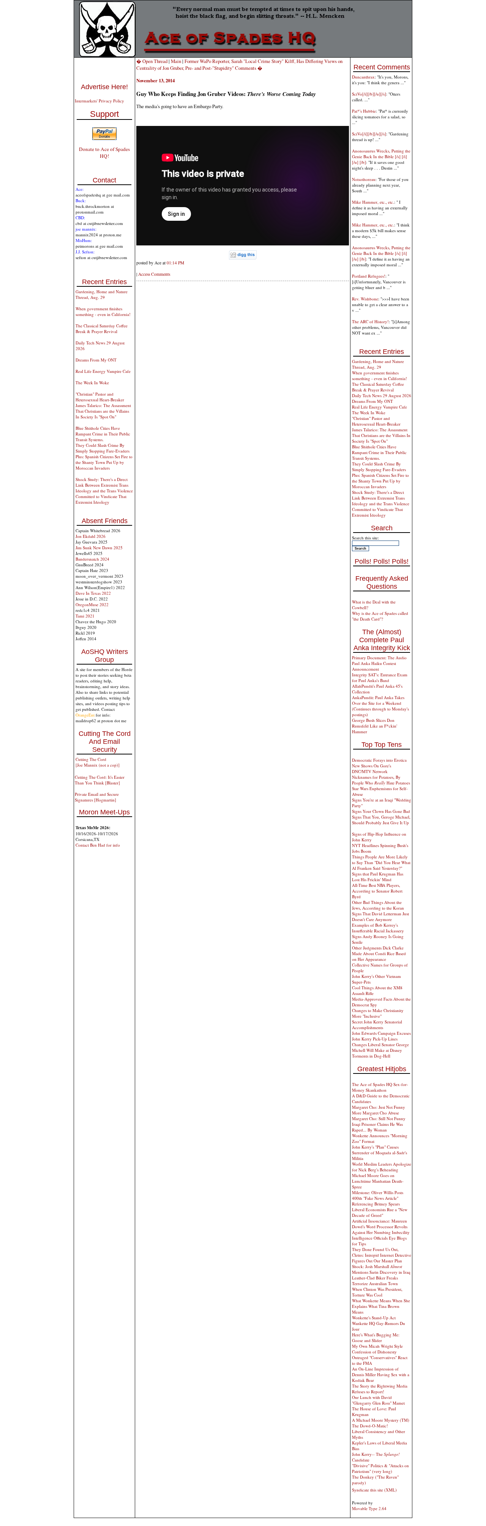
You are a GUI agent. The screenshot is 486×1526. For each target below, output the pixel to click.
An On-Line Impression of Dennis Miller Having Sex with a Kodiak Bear (380, 1374)
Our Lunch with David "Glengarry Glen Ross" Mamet (378, 1400)
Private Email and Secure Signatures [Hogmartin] (97, 797)
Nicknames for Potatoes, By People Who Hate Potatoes (381, 780)
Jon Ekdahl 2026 (91, 536)
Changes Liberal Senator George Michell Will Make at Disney (380, 1047)
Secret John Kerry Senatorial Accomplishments (377, 1024)
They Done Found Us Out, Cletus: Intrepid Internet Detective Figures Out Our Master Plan (381, 1255)
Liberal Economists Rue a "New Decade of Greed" (379, 1212)
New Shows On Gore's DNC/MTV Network (371, 768)
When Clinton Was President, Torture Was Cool (377, 1292)
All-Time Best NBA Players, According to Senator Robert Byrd (377, 890)
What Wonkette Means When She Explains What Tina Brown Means (381, 1306)
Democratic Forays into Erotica (379, 760)
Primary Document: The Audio (379, 657)
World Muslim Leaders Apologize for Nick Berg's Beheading (381, 1166)
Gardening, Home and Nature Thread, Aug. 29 (102, 294)
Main (176, 61)
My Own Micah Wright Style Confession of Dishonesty (377, 1349)
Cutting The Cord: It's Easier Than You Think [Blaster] (100, 780)
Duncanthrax (363, 77)
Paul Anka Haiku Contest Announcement (374, 666)
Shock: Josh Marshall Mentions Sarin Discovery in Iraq (381, 1269)
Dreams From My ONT (96, 360)
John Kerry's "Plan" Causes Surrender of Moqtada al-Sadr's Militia (379, 1152)
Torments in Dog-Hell (371, 1056)
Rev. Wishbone (365, 299)
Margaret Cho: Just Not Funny (378, 1107)
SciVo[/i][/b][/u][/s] (369, 94)
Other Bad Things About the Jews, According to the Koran (378, 905)
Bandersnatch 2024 (92, 559)
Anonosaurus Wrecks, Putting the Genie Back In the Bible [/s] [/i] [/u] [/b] (381, 156)
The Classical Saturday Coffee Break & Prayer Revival (102, 328)
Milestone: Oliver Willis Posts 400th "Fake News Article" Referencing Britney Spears (377, 1198)
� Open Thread (151, 61)
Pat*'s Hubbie (364, 111)
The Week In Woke (92, 382)
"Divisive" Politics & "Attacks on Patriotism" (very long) (380, 1468)
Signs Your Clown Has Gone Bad (381, 811)
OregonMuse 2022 (92, 604)
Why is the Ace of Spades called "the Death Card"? (380, 616)
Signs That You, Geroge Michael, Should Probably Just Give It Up (381, 819)
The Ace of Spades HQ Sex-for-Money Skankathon (380, 1087)
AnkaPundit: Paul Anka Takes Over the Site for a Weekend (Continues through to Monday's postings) (380, 706)
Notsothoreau (364, 179)
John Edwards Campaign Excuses (381, 1033)
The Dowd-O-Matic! (370, 1426)
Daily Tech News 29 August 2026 (381, 395)
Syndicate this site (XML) (374, 1490)
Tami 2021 (85, 616)
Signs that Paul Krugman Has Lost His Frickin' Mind (377, 876)
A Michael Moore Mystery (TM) (380, 1420)
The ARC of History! (370, 321)
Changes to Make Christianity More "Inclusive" (378, 1013)
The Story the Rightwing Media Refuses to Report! (379, 1388)
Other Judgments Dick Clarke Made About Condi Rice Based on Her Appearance (379, 953)
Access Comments (154, 274)
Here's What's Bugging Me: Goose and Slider (375, 1337)
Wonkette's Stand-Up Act (374, 1317)
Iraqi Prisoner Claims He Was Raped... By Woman (377, 1127)
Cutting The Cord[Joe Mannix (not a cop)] (98, 762)
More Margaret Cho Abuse (375, 1113)
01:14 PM (175, 263)
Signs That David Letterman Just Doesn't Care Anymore (380, 916)
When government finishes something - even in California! (103, 311)
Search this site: (365, 538)
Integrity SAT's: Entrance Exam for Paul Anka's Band (379, 677)
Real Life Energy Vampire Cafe (103, 371)
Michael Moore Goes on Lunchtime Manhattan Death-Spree (378, 1181)
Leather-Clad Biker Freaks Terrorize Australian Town (375, 1280)
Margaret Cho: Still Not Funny (379, 1118)
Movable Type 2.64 (369, 1508)
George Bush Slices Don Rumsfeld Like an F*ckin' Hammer (374, 725)
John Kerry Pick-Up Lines (375, 1039)
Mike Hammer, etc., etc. (373, 202)
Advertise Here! (104, 87)
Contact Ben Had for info (98, 845)
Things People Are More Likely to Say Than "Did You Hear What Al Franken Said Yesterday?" (381, 862)
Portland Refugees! (368, 276)
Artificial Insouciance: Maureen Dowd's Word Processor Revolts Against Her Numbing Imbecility (381, 1226)
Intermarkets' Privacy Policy (99, 101)
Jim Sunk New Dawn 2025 (99, 547)
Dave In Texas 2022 (93, 593)
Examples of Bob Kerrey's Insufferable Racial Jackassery (378, 928)
